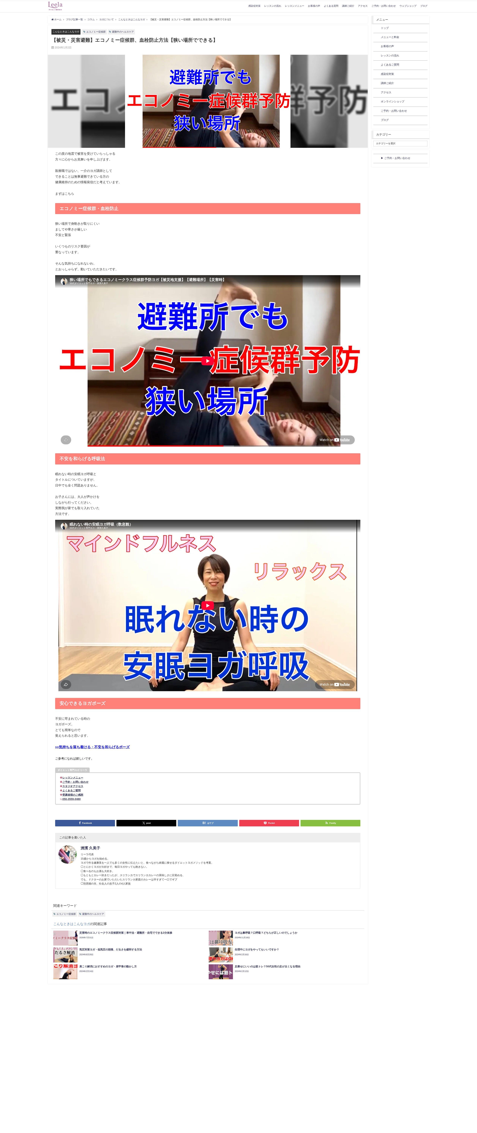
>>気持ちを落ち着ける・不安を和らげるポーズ (92, 747)
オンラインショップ (392, 101)
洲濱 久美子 (90, 848)
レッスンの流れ (272, 6)
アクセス (363, 6)
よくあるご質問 (390, 64)
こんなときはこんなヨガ (66, 31)
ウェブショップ (407, 6)
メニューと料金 (390, 37)
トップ (385, 28)
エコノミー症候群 (96, 32)
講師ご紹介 (348, 6)
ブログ (423, 6)
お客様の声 (314, 6)
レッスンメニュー (294, 6)
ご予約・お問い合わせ (384, 6)
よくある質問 (331, 6)
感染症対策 (254, 6)
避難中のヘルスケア (123, 32)
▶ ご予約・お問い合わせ (395, 158)
